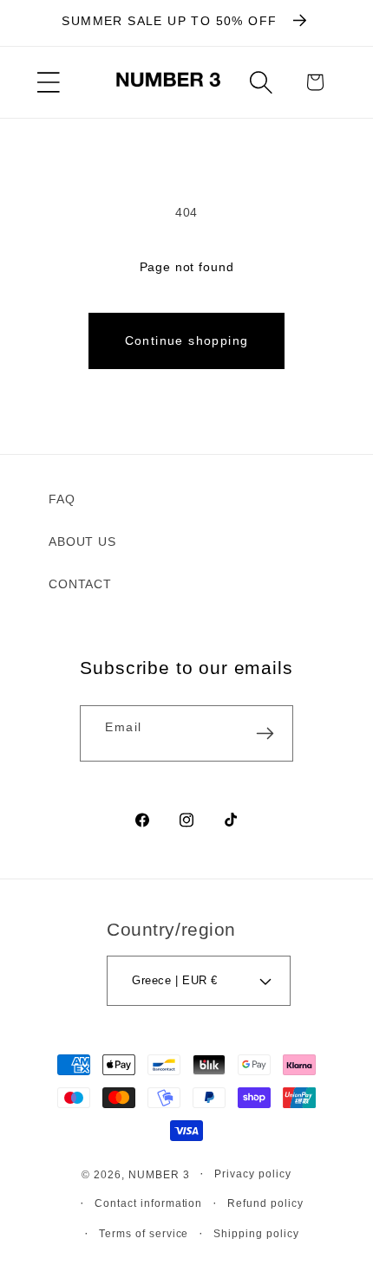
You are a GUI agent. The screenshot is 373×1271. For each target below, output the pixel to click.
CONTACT (80, 584)
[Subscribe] (265, 733)
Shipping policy (256, 1233)
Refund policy (265, 1203)
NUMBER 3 (159, 1173)
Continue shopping (187, 340)
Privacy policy (252, 1173)
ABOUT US (82, 541)
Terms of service (144, 1233)
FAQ (62, 499)
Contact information (149, 1203)
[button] (48, 82)
